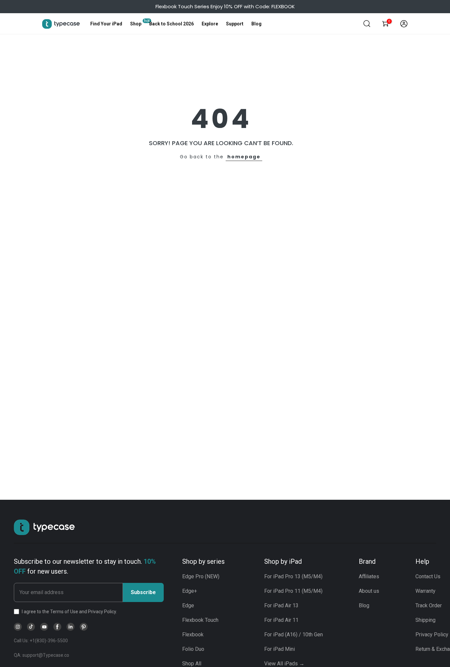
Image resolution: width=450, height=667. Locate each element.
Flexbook (193, 634)
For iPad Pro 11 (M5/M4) (293, 591)
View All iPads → (284, 663)
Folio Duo (193, 649)
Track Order (428, 605)
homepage (244, 156)
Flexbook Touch (200, 620)
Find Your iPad (106, 23)
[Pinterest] (84, 627)
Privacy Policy (431, 634)
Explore (210, 23)
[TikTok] (31, 627)
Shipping (425, 620)
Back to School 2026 (171, 23)
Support (234, 23)
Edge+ (189, 591)
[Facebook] (57, 627)
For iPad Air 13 (281, 605)
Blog (256, 23)
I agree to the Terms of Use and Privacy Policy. (69, 611)
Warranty (425, 591)
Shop (135, 23)
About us (369, 591)
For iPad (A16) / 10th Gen (293, 634)
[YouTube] (44, 627)
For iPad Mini (279, 649)
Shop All (191, 663)
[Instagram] (18, 627)
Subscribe (143, 592)
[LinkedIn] (70, 627)
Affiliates (369, 576)
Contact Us (427, 576)
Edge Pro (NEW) (200, 576)
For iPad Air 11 (281, 620)
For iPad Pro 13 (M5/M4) (293, 576)
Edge (188, 605)
